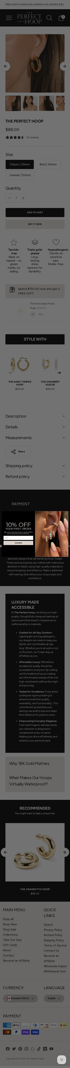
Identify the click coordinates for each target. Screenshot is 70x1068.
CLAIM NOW (18, 543)
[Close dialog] (66, 513)
